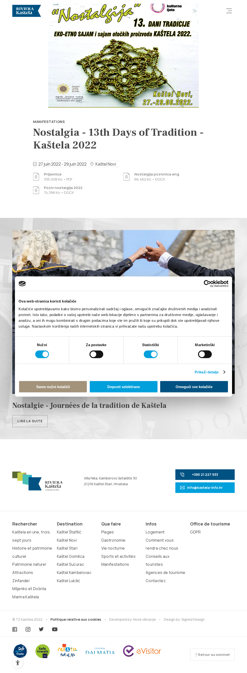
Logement (155, 532)
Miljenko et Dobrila (29, 588)
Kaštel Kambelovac (74, 572)
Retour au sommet (213, 654)
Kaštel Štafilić (69, 532)
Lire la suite (30, 421)
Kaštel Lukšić (68, 580)
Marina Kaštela (25, 596)
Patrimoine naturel (29, 564)
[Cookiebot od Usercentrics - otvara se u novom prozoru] (207, 283)
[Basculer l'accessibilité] (17, 663)
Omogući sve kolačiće (194, 386)
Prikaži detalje (207, 372)
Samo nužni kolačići (53, 386)
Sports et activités (118, 556)
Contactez (156, 580)
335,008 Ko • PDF (58, 177)
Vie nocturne (113, 548)
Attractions (22, 572)
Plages (107, 532)
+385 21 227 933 (205, 474)
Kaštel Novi (67, 540)
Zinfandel (20, 580)
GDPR (195, 532)
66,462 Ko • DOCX (156, 177)
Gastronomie (113, 540)
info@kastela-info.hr (205, 487)
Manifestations (49, 121)
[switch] (96, 354)
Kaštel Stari (67, 548)
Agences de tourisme (165, 572)
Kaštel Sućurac (70, 564)
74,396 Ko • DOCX (63, 190)
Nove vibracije (144, 619)
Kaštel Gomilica (71, 556)
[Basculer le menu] (229, 11)
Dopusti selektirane (123, 386)
